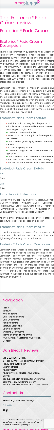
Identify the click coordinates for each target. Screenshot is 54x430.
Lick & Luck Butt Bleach (14, 357)
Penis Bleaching (10, 322)
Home (6, 307)
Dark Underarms (11, 319)
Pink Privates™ (10, 369)
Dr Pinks (6, 375)
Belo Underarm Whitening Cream (19, 381)
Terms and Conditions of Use (17, 334)
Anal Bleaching (10, 313)
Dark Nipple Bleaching (13, 316)
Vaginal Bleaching (11, 328)
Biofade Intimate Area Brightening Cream (23, 360)
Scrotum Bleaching (12, 325)
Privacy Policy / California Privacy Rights (22, 337)
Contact (7, 340)
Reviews (7, 310)
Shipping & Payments (13, 331)
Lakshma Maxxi (10, 366)
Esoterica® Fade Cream (25, 31)
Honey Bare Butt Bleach (14, 363)
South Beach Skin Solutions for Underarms (24, 378)
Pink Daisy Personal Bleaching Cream (21, 372)
